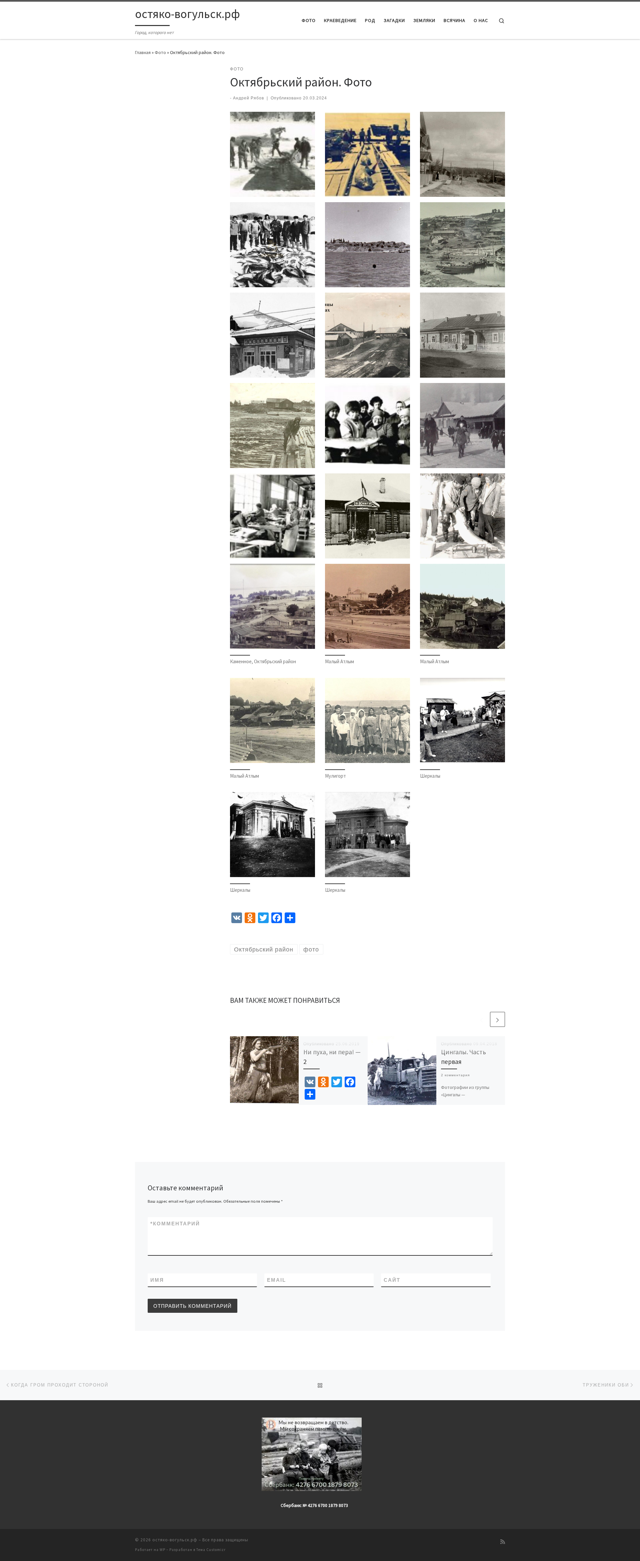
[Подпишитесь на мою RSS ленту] (502, 1542)
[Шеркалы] (462, 720)
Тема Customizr (211, 1549)
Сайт (392, 1280)
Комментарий (175, 1223)
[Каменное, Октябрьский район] (272, 606)
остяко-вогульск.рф (174, 1540)
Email (276, 1280)
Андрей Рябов (248, 98)
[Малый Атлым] (367, 606)
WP (162, 1549)
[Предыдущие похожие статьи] (481, 1019)
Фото (160, 52)
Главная (143, 52)
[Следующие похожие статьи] (497, 1019)
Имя (157, 1280)
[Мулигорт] (367, 720)
